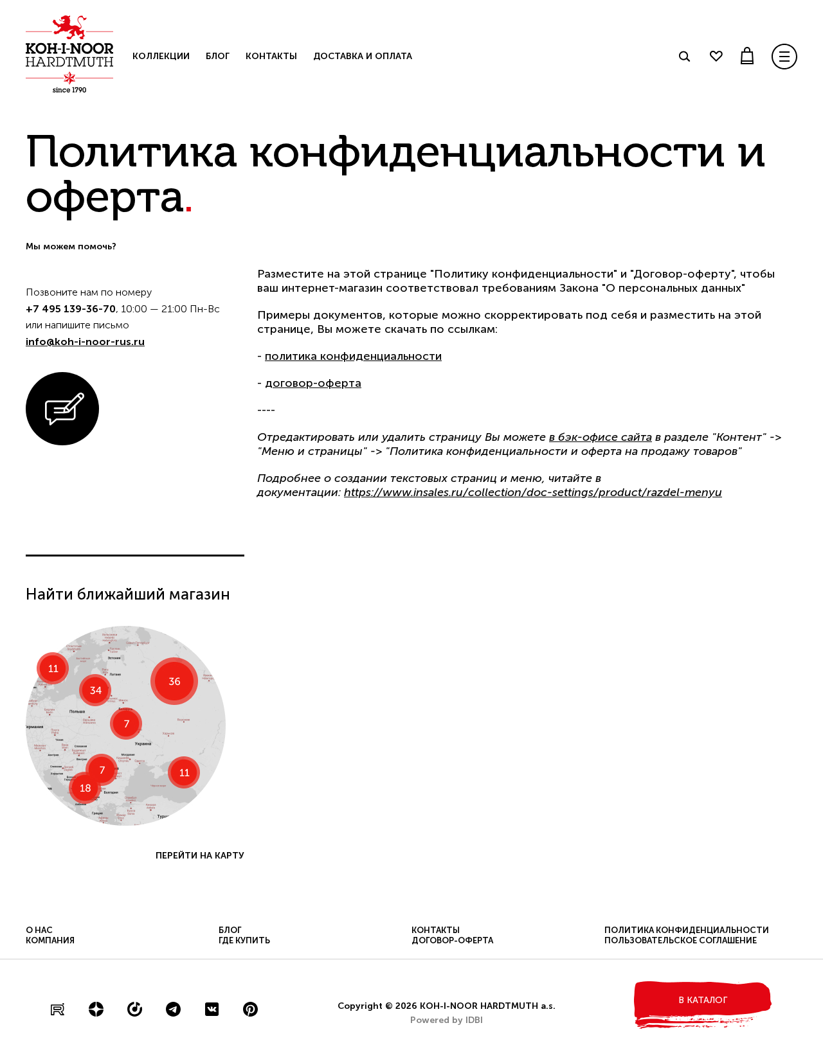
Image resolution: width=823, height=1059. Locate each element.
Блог (218, 56)
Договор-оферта (452, 940)
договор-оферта (313, 383)
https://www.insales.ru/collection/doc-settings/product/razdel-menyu (533, 492)
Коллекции (161, 56)
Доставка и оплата (362, 56)
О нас (39, 930)
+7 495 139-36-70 (71, 309)
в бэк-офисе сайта (600, 437)
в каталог (702, 1000)
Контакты (271, 56)
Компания (50, 940)
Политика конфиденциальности (686, 930)
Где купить (244, 940)
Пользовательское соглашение (680, 940)
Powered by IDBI (446, 1020)
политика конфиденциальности (353, 356)
